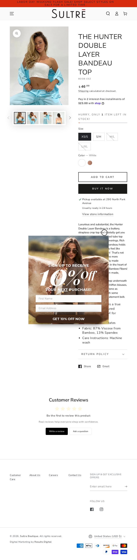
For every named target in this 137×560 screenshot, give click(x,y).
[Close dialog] (104, 232)
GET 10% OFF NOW (69, 319)
